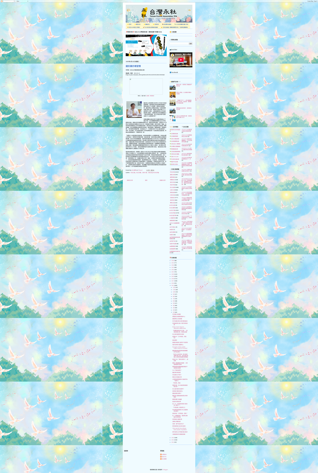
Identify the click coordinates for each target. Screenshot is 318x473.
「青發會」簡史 (176, 383)
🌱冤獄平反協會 (174, 161)
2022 (172, 269)
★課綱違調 (172, 246)
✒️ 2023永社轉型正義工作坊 (181, 24)
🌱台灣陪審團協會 (174, 141)
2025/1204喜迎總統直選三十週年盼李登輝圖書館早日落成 (187, 235)
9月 (174, 294)
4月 (174, 305)
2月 (174, 310)
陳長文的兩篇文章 (177, 377)
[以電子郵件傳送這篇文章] (147, 170)
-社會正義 (150, 172)
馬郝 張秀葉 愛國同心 (178, 344)
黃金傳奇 (174, 340)
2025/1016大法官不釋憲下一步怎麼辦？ (187, 229)
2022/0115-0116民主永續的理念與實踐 (187, 149)
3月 (174, 307)
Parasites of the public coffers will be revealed (179, 347)
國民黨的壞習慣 (176, 372)
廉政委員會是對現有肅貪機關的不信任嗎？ (179, 351)
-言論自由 (172, 197)
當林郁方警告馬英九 (177, 391)
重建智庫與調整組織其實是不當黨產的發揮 (179, 367)
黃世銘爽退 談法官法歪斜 (179, 426)
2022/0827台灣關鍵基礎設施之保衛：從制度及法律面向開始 (187, 164)
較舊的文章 (162, 180)
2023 (172, 267)
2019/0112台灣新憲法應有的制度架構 (187, 130)
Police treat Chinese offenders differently (179, 327)
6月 (174, 301)
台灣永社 (164, 454)
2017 (172, 281)
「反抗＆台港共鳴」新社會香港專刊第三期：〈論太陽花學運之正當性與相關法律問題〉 (180, 356)
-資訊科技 (172, 200)
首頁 (146, 180)
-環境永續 (172, 192)
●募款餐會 (172, 220)
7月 (174, 298)
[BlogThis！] (149, 170)
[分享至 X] (150, 170)
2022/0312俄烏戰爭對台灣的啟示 (187, 154)
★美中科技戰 (173, 243)
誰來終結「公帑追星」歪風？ (179, 413)
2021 (172, 272)
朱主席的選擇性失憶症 (178, 334)
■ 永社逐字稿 (173, 215)
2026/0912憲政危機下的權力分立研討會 (187, 247)
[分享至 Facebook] (152, 170)
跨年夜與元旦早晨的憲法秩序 (179, 432)
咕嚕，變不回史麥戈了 (178, 423)
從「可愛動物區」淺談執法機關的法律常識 (179, 416)
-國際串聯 (172, 177)
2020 (172, 274)
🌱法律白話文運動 (174, 154)
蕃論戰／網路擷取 (150, 95)
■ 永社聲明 (172, 207)
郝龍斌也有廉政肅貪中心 (178, 316)
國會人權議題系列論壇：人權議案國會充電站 (179, 363)
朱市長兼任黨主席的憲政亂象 (179, 321)
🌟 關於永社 (137, 24)
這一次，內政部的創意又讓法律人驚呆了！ (179, 404)
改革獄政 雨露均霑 (177, 419)
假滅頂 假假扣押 (176, 401)
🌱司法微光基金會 (174, 159)
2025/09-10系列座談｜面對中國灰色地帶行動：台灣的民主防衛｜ (187, 223)
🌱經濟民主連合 (174, 164)
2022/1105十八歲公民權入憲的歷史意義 (187, 174)
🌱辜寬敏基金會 (174, 149)
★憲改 (171, 234)
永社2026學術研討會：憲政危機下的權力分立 (184, 116)
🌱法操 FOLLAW (174, 156)
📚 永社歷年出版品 (166, 24)
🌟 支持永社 (156, 24)
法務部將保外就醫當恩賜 (178, 434)
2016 (172, 283)
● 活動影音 (172, 218)
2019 (172, 276)
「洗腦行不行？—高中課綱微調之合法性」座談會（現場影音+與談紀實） (183, 102)
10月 (174, 292)
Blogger (165, 469)
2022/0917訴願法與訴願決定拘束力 (187, 170)
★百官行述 (172, 241)
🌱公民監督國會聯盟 (175, 151)
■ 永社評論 (156, 172)
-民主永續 (138, 172)
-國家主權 (172, 174)
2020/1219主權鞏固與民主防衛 (187, 135)
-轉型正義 (172, 202)
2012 (172, 442)
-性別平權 (172, 184)
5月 (174, 303)
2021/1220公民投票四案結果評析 (187, 145)
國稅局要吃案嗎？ (177, 393)
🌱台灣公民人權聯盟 (175, 144)
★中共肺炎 (172, 227)
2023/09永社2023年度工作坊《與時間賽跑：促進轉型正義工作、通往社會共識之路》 (187, 181)
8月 (174, 296)
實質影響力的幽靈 (177, 399)
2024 (172, 265)
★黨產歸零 (172, 249)
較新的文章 (130, 180)
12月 (174, 287)
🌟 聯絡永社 (147, 24)
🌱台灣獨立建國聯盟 (175, 146)
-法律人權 (144, 172)
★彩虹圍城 (172, 232)
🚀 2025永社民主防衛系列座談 (150, 27)
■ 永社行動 (172, 210)
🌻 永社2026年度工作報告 (133, 27)
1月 (174, 312)
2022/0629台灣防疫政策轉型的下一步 (187, 158)
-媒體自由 (172, 179)
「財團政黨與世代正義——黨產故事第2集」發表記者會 (179, 331)
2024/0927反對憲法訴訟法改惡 (187, 213)
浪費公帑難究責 (176, 421)
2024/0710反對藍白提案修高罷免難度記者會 (187, 208)
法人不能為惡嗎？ (177, 370)
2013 (172, 440)
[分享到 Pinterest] (153, 170)
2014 (172, 437)
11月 (174, 289)
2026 (172, 260)
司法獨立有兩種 (176, 314)
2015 (172, 285)
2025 (172, 262)
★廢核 (171, 229)
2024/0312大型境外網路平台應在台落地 (187, 187)
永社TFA (164, 456)
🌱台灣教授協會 (174, 133)
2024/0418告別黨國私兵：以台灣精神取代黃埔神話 (187, 194)
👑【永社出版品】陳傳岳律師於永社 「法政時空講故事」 (174, 27)
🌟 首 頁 (129, 24)
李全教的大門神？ (177, 374)
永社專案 (164, 459)
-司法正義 (132, 172)
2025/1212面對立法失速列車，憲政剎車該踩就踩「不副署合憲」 (187, 242)
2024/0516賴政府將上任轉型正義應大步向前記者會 (187, 199)
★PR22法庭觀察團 (174, 223)
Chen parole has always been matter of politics (179, 429)
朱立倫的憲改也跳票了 (178, 389)
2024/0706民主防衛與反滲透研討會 (187, 203)
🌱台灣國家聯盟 (174, 136)
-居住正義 (172, 182)
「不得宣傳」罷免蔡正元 (178, 407)
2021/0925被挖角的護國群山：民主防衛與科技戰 (187, 140)
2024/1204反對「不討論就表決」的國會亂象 (187, 218)
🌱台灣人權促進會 (174, 138)
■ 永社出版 (172, 205)
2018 (172, 278)
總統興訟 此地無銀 (177, 318)
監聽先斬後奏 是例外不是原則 (180, 342)
